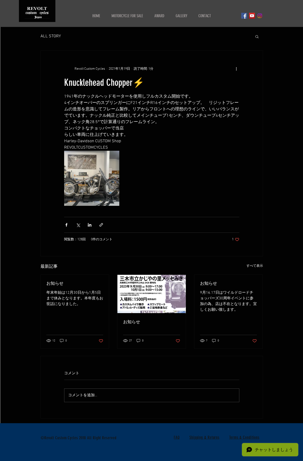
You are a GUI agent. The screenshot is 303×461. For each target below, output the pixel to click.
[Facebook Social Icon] (244, 16)
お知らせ (54, 283)
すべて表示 (254, 266)
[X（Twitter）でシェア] (78, 225)
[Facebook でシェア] (66, 225)
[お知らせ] (151, 294)
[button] (257, 36)
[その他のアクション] (236, 69)
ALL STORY (50, 36)
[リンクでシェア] (101, 225)
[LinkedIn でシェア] (89, 225)
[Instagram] (260, 16)
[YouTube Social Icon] (252, 16)
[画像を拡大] (91, 178)
